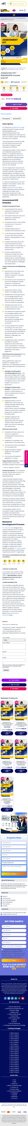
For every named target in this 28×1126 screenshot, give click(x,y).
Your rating (6, 637)
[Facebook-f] (5, 998)
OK (22, 69)
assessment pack (12, 187)
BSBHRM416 (11, 69)
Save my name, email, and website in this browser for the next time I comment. (13, 666)
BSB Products (23, 68)
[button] (14, 15)
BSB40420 (6, 69)
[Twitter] (8, 998)
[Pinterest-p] (12, 998)
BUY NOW (15, 108)
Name (4, 651)
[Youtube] (22, 998)
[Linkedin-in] (15, 998)
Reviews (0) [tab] (17, 119)
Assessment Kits (17, 127)
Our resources (6, 528)
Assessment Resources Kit (11, 18)
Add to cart (17, 104)
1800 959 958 (18, 967)
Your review (6, 642)
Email (4, 657)
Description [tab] (6, 119)
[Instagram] (19, 998)
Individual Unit (18, 69)
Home (2, 18)
